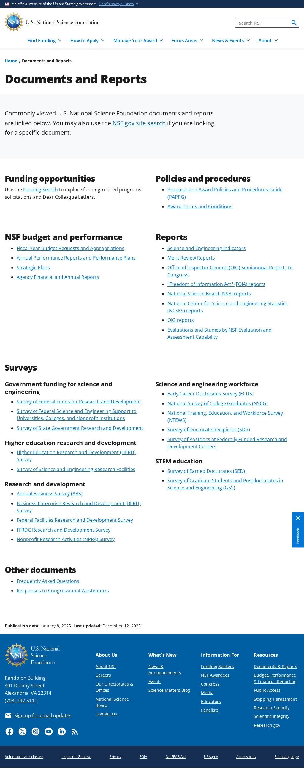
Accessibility (246, 756)
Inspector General (76, 756)
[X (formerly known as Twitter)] (22, 731)
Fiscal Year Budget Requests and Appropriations (70, 248)
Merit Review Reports (191, 258)
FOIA (143, 756)
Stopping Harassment (275, 699)
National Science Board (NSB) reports (209, 293)
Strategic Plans (33, 267)
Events (155, 681)
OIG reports (180, 320)
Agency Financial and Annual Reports (58, 277)
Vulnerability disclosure (24, 756)
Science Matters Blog (169, 690)
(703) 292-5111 (21, 700)
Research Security (271, 707)
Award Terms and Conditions (199, 206)
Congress (210, 684)
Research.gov (267, 725)
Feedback (297, 536)
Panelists (210, 710)
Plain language (287, 756)
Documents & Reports (275, 666)
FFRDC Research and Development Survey (63, 530)
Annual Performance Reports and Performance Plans (76, 258)
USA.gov (211, 756)
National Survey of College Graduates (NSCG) (217, 403)
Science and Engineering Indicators (206, 248)
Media (207, 692)
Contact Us (106, 714)
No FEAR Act (176, 756)
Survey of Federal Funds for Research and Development (79, 401)
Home (11, 60)
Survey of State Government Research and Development (80, 428)
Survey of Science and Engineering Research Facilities (76, 469)
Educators (211, 701)
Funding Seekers (217, 666)
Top (291, 603)
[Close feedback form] (298, 518)
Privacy (115, 756)
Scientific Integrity (271, 716)
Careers (103, 675)
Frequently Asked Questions (48, 581)
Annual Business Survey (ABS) (50, 493)
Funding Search (40, 189)
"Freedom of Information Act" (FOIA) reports (216, 284)
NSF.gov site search (139, 123)
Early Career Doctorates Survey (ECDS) (210, 393)
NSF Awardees (215, 675)
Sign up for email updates (43, 715)
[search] (294, 22)
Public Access (267, 690)
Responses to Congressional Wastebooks (63, 590)
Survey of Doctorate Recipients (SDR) (208, 429)
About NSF (106, 666)
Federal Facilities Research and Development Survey (75, 520)
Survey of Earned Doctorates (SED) (206, 471)
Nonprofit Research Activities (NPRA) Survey (66, 539)
